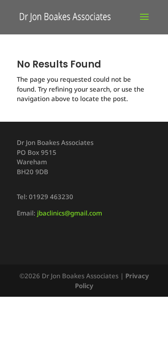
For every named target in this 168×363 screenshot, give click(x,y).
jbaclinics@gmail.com (69, 213)
